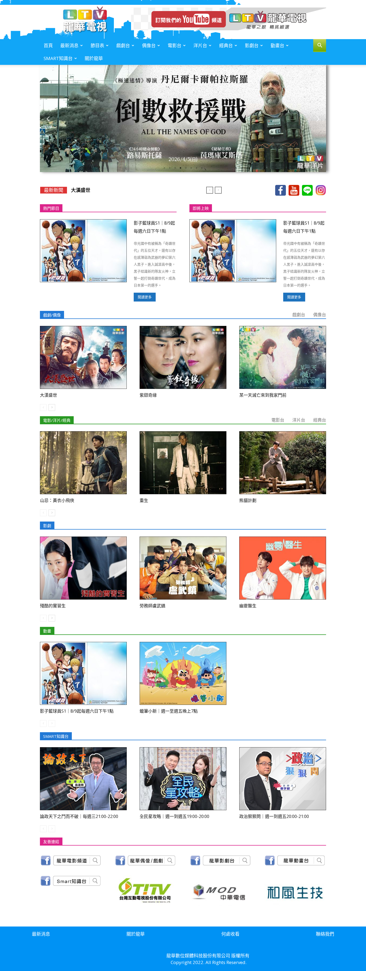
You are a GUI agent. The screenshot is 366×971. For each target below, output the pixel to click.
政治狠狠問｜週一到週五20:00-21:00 (274, 816)
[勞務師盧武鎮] (183, 568)
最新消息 (69, 45)
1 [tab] (164, 168)
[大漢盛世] (83, 357)
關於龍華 (94, 58)
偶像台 (149, 45)
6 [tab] (191, 168)
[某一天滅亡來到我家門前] (282, 357)
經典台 (226, 45)
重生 (144, 500)
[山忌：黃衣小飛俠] (83, 462)
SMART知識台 (58, 58)
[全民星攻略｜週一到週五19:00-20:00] (183, 778)
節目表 (97, 45)
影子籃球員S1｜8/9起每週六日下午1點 (77, 711)
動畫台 (277, 45)
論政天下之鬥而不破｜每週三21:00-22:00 (79, 816)
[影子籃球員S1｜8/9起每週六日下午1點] (83, 250)
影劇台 (252, 45)
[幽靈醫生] (282, 568)
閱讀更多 (145, 297)
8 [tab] (201, 168)
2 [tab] (169, 168)
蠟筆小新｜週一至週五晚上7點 (169, 711)
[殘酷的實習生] (83, 568)
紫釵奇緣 (80, 190)
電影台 (174, 45)
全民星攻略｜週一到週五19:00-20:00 (174, 816)
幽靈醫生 (247, 606)
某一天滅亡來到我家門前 (262, 395)
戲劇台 (123, 45)
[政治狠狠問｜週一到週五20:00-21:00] (282, 778)
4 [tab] (180, 168)
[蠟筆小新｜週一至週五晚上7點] (183, 673)
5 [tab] (185, 168)
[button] (319, 46)
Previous (48, 118)
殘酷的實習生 (53, 606)
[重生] (183, 462)
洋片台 (200, 45)
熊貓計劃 (247, 500)
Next (318, 118)
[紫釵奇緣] (183, 357)
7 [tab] (196, 168)
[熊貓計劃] (282, 462)
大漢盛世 (48, 395)
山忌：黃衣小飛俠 (57, 500)
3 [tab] (175, 168)
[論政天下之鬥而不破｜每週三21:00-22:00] (83, 778)
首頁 (48, 45)
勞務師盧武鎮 (152, 606)
